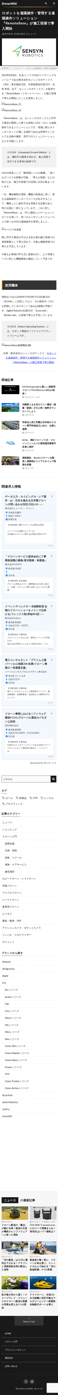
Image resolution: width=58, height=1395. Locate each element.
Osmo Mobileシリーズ (17, 1053)
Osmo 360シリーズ (15, 1045)
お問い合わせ (11, 1366)
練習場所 (10, 871)
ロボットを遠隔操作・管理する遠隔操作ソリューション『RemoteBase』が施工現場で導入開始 (31, 358)
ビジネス (7, 913)
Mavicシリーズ (13, 1017)
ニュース (32, 34)
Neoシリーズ (12, 1039)
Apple (5, 975)
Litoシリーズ (12, 1010)
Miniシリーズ (12, 1031)
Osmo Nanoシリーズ (16, 1060)
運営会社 (9, 1358)
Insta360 (7, 1116)
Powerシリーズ (13, 1067)
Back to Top (29, 1321)
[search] (53, 779)
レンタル (49, 797)
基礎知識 (10, 843)
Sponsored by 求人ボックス (43, 763)
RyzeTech (7, 1095)
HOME (8, 1333)
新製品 (23, 797)
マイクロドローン (12, 892)
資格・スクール (13, 857)
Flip (7, 1003)
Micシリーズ (12, 1024)
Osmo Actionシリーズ (16, 1088)
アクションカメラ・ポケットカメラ (21, 927)
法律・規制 (11, 850)
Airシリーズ (11, 989)
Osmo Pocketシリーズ (17, 1081)
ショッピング (9, 829)
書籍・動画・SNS (11, 920)
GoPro (6, 1109)
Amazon (6, 961)
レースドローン (10, 899)
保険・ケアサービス (16, 864)
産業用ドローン (10, 906)
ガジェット (8, 941)
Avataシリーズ (13, 996)
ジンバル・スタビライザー (16, 934)
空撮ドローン (9, 885)
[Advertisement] (29, 1155)
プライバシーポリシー (15, 1349)
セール (9, 797)
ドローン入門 (9, 836)
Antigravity (8, 968)
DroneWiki (28, 1388)
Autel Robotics (10, 1102)
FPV (35, 797)
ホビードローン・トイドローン (19, 878)
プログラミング (14, 803)
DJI (4, 982)
